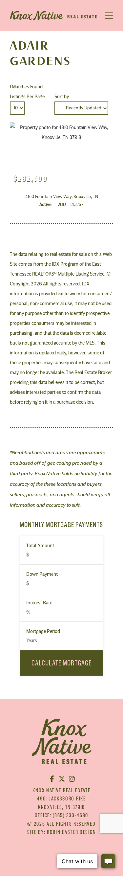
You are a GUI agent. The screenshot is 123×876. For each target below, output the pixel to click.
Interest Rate (39, 603)
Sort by (61, 97)
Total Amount (40, 546)
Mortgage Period (43, 631)
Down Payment (42, 574)
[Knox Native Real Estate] (53, 17)
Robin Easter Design (71, 832)
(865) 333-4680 (70, 815)
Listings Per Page (27, 97)
